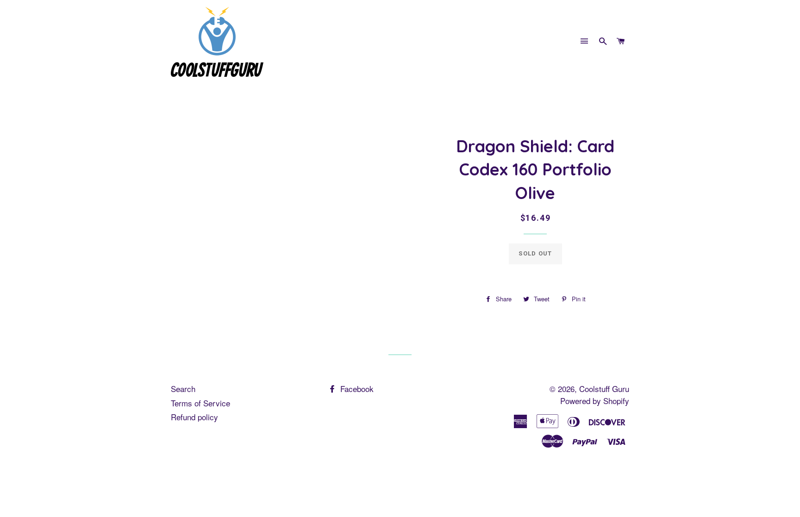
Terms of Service (200, 403)
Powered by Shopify (594, 400)
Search (183, 388)
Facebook (356, 388)
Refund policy (194, 417)
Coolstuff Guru (604, 388)
